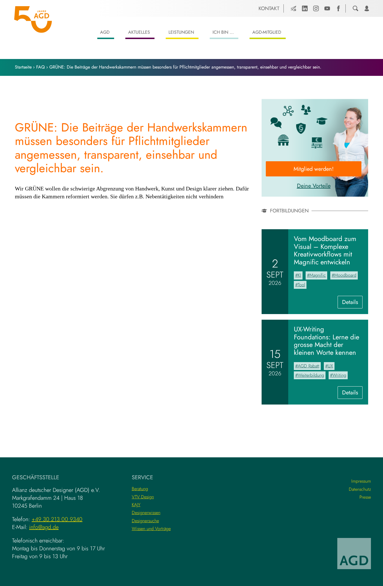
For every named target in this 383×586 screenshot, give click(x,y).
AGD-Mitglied (266, 32)
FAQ (40, 67)
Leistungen (181, 32)
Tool (301, 284)
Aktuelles (139, 32)
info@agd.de (44, 527)
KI (299, 275)
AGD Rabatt (308, 366)
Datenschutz (360, 489)
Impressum (361, 481)
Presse (365, 497)
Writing (339, 375)
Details (352, 303)
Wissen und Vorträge (151, 528)
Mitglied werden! (314, 169)
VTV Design (143, 497)
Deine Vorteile (314, 186)
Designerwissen (146, 512)
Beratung (140, 488)
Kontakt (269, 8)
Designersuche (145, 520)
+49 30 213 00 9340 (57, 519)
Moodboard (345, 275)
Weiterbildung (311, 375)
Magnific (318, 275)
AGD (105, 32)
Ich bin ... (223, 32)
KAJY (136, 504)
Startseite (23, 67)
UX (330, 366)
